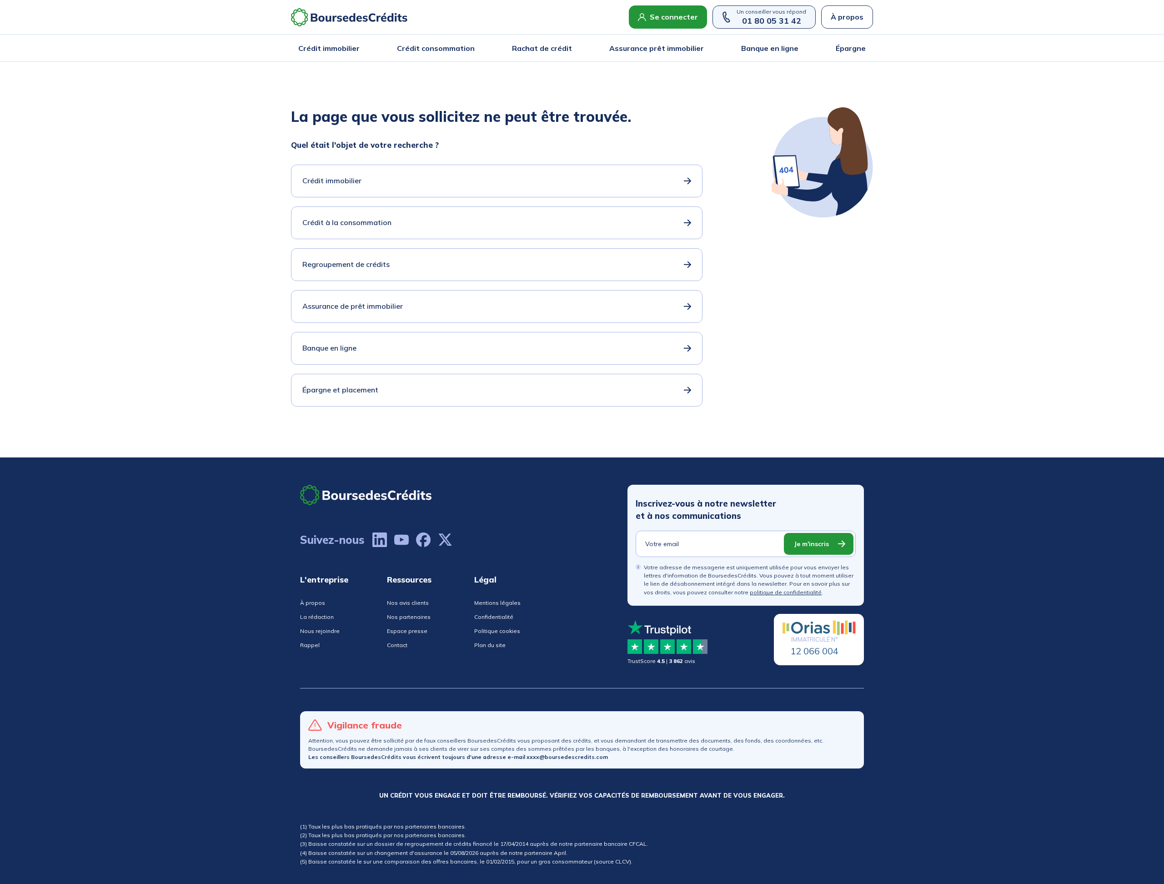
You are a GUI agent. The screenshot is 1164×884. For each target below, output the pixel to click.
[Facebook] (423, 539)
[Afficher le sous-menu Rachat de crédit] (569, 48)
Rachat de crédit (542, 48)
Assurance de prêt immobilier (352, 306)
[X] (445, 539)
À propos (847, 16)
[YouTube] (401, 539)
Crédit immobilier (329, 48)
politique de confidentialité (786, 592)
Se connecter (674, 16)
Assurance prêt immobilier (656, 48)
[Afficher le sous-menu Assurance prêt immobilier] (701, 48)
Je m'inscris (811, 544)
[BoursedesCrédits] (366, 495)
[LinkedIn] (379, 539)
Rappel (310, 645)
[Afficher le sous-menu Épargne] (863, 48)
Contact (397, 645)
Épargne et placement (340, 389)
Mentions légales (497, 602)
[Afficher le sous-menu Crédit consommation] (472, 48)
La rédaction (317, 616)
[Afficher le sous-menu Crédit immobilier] (357, 48)
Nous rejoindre (320, 631)
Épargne (851, 48)
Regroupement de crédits (346, 264)
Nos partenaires (409, 616)
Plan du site (490, 645)
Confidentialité (493, 616)
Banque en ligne (769, 48)
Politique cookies (497, 631)
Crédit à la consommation (346, 222)
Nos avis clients (408, 602)
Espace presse (407, 631)
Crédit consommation (436, 48)
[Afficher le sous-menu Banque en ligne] (796, 48)
